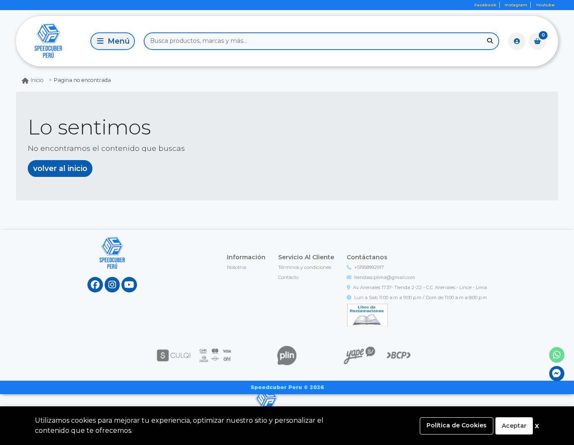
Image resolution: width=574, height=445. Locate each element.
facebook (485, 5)
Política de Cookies (457, 425)
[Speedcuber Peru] (52, 41)
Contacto (288, 277)
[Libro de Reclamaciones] (368, 314)
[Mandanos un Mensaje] (557, 374)
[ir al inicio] (112, 261)
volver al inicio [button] (60, 168)
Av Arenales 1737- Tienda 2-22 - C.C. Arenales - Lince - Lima (420, 287)
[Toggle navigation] (112, 41)
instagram (516, 5)
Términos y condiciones (304, 267)
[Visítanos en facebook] (95, 284)
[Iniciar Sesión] (517, 41)
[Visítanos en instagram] (112, 284)
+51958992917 (369, 267)
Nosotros (236, 267)
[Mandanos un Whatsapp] (557, 355)
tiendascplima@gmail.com (384, 277)
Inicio (37, 80)
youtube (545, 5)
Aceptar (514, 425)
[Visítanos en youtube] (129, 284)
